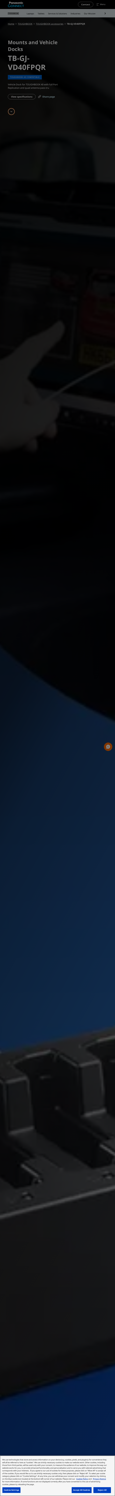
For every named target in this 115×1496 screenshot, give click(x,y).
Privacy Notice (99, 1479)
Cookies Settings (11, 1490)
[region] (57, 1476)
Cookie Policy (82, 1479)
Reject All (102, 1490)
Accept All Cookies (81, 1490)
